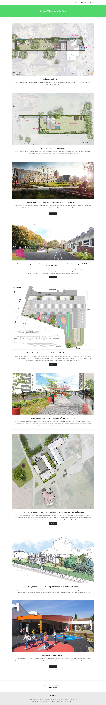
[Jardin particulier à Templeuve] (53, 119)
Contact (92, 2)
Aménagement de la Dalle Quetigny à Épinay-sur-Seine (53, 418)
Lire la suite (53, 213)
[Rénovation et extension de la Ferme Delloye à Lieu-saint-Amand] (53, 180)
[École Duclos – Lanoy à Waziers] (53, 626)
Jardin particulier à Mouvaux (53, 79)
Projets (87, 2)
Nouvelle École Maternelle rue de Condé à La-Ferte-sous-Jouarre (53, 353)
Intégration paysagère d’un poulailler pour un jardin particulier (53, 587)
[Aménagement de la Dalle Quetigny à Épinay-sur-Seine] (53, 394)
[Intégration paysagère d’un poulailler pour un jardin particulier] (53, 557)
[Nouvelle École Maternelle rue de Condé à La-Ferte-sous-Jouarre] (53, 317)
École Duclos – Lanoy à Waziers (53, 655)
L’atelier (82, 2)
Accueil (77, 2)
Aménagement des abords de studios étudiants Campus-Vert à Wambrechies (53, 512)
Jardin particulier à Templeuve (53, 148)
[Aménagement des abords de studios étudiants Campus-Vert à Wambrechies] (53, 471)
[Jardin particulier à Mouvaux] (53, 49)
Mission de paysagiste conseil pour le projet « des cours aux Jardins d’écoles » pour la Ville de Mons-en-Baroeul (53, 265)
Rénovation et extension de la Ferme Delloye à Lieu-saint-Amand (53, 202)
